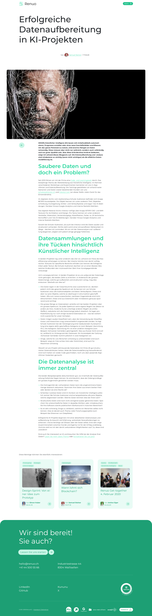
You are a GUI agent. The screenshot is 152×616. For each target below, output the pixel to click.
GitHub (23, 590)
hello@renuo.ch (29, 563)
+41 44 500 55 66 (29, 567)
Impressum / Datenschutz (41, 609)
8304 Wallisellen (68, 567)
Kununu (63, 586)
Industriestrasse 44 (69, 563)
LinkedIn (24, 586)
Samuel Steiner (75, 55)
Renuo (30, 4)
